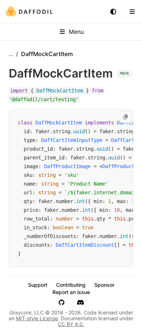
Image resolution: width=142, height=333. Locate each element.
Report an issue (71, 292)
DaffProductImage (67, 166)
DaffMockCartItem (58, 123)
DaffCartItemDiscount (85, 245)
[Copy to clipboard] (125, 117)
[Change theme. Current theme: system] (113, 11)
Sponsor (104, 285)
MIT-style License (37, 318)
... (11, 54)
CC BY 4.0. (71, 324)
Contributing (71, 285)
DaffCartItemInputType (71, 140)
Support (37, 285)
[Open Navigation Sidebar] (132, 11)
